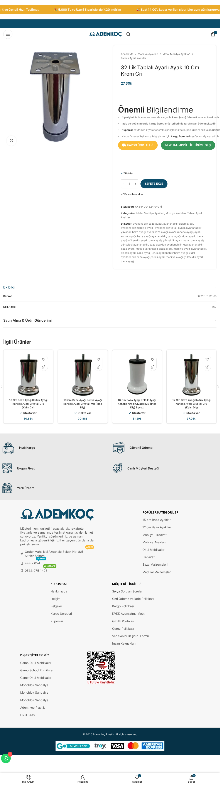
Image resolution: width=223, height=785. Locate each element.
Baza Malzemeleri (154, 564)
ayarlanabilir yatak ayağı (170, 227)
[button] (218, 386)
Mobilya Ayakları (148, 54)
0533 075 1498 (40, 569)
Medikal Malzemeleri (156, 572)
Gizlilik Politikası (123, 621)
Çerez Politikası (123, 628)
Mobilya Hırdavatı (154, 535)
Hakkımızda (59, 591)
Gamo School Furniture (36, 670)
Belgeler (56, 606)
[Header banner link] (110, 9)
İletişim (55, 599)
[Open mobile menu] (8, 34)
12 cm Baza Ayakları (156, 527)
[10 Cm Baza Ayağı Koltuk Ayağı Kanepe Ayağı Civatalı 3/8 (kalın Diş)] (28, 374)
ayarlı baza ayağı (157, 232)
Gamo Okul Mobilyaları (36, 663)
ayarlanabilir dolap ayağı (178, 223)
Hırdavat (148, 557)
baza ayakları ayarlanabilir (165, 244)
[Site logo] (105, 34)
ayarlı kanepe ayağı (181, 232)
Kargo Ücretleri (61, 613)
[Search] (128, 34)
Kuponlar (127, 129)
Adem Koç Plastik (32, 707)
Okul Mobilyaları (153, 549)
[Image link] (101, 667)
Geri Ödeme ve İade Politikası (133, 599)
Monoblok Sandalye (34, 685)
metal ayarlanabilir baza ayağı (154, 248)
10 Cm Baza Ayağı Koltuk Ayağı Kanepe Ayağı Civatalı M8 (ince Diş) (82, 403)
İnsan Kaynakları (123, 643)
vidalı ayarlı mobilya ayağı (167, 257)
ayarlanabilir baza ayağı (147, 223)
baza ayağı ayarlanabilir (151, 236)
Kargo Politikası (123, 606)
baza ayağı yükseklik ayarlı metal (169, 240)
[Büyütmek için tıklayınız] (11, 141)
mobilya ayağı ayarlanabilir (190, 248)
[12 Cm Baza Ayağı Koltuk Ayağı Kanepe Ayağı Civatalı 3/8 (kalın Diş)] (191, 374)
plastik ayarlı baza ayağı (135, 252)
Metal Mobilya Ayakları (176, 54)
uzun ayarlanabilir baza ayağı (170, 252)
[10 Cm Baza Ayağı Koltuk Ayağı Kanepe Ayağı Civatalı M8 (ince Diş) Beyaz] (137, 374)
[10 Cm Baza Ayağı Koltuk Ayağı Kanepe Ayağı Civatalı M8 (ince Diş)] (82, 374)
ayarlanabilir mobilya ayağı (137, 227)
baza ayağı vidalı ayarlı (181, 236)
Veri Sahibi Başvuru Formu (130, 636)
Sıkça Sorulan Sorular (127, 591)
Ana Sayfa (127, 54)
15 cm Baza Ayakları (156, 520)
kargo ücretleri (180, 136)
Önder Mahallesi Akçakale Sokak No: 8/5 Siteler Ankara (59, 552)
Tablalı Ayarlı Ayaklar (133, 58)
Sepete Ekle (154, 183)
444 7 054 (35, 562)
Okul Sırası (27, 715)
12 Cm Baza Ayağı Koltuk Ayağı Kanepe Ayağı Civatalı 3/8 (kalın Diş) (191, 403)
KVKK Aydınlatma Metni (128, 613)
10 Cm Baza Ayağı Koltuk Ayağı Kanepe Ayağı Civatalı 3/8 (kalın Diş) (28, 403)
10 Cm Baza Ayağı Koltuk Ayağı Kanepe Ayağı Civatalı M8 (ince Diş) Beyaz (137, 403)
